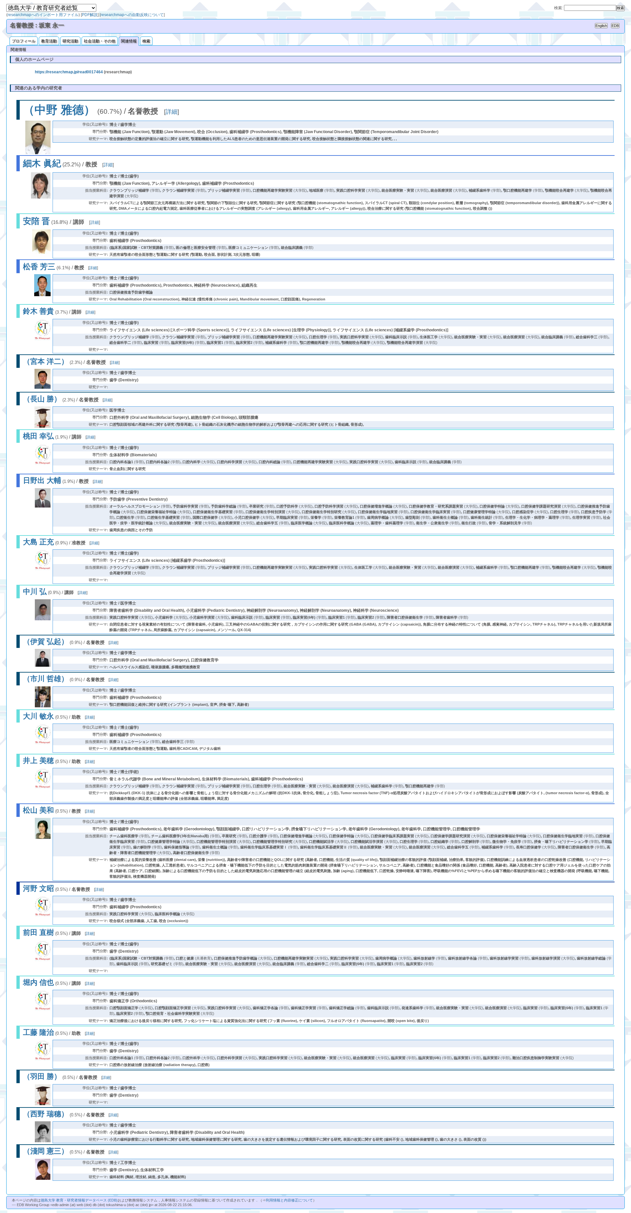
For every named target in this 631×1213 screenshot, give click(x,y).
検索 (146, 41)
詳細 (171, 111)
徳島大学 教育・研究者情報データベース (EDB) (79, 1200)
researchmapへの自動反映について (132, 14)
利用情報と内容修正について (289, 1200)
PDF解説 (90, 14)
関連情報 (129, 41)
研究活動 (70, 41)
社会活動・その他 (99, 41)
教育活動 (49, 41)
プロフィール (23, 41)
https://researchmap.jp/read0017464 (69, 72)
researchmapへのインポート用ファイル (43, 14)
